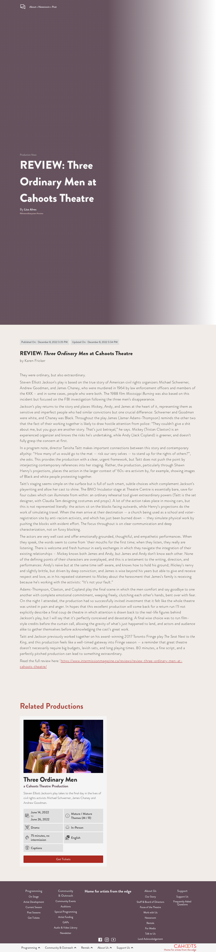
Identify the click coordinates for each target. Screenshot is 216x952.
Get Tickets (63, 859)
